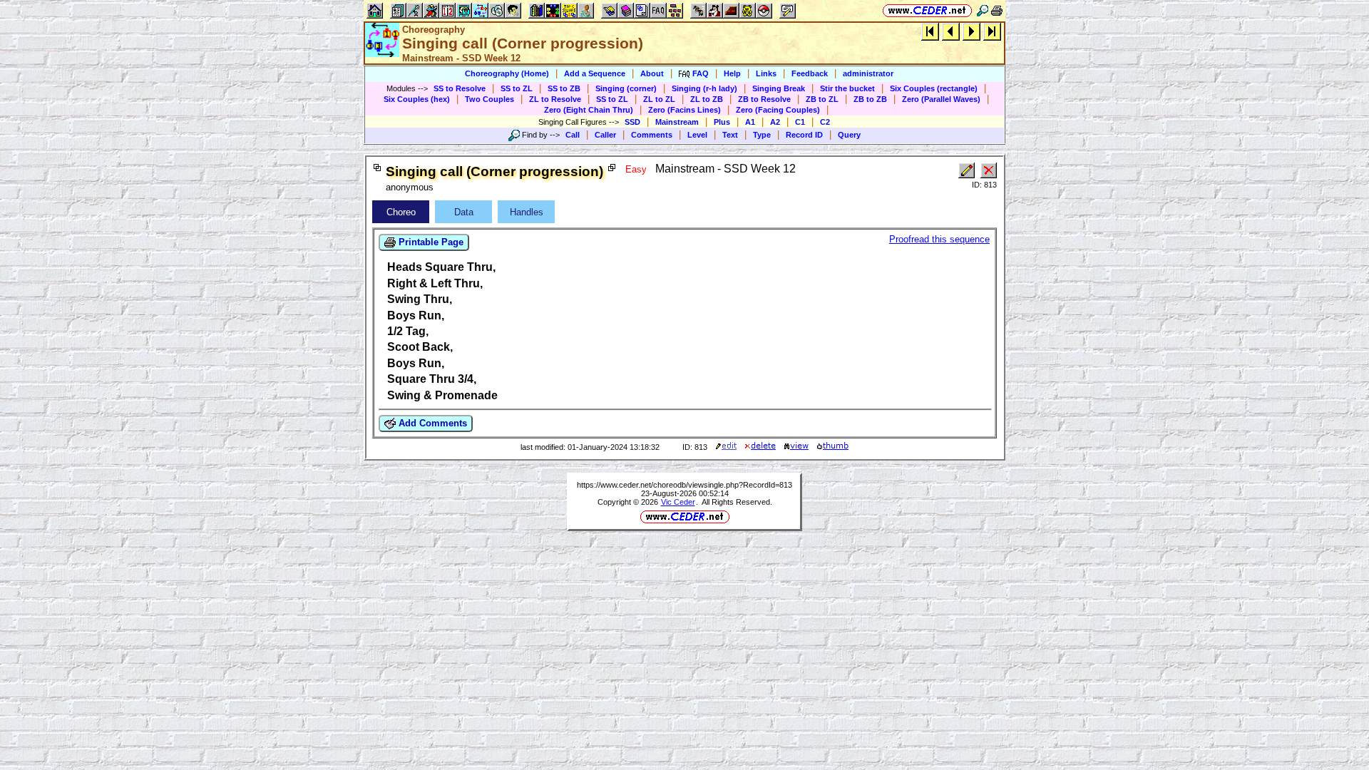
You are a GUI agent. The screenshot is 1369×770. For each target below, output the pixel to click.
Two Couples (489, 99)
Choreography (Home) (507, 73)
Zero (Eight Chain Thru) (588, 110)
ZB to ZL (822, 99)
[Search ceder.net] (982, 10)
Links (766, 73)
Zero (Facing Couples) (778, 110)
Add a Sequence (594, 73)
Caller (605, 134)
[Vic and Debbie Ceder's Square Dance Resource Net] (927, 10)
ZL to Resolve (555, 99)
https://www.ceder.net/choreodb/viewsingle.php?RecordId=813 (684, 485)
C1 (800, 122)
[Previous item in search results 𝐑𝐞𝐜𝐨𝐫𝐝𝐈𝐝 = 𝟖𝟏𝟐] (951, 31)
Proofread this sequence (939, 239)
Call (572, 134)
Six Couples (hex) (417, 99)
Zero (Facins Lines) (684, 110)
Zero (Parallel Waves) (941, 99)
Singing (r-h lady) (704, 88)
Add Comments (431, 423)
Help (732, 73)
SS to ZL (517, 88)
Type (762, 134)
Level (697, 134)
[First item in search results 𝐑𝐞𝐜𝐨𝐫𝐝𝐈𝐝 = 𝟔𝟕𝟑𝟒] (930, 31)
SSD (632, 122)
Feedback (809, 73)
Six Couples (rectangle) (934, 88)
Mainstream (677, 122)
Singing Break (778, 88)
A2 (775, 122)
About (652, 73)
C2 (825, 122)
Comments (651, 134)
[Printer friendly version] (997, 10)
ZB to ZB (870, 99)
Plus (722, 122)
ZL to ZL (659, 99)
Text (730, 134)
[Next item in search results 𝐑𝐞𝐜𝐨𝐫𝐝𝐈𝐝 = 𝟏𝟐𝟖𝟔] (971, 31)
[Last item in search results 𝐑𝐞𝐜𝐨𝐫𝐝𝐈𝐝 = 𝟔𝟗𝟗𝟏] (992, 31)
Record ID (804, 134)
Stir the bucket (847, 88)
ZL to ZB (706, 99)
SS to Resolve (460, 88)
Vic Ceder (678, 502)
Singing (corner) (626, 88)
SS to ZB (564, 88)
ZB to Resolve (764, 99)
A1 (750, 122)
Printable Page (429, 242)
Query (849, 134)
